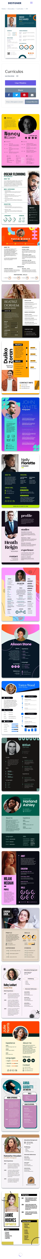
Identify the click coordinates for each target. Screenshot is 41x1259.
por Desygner (9, 76)
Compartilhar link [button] (32, 102)
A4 (27, 9)
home (4, 9)
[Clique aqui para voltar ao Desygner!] (15, 4)
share (20, 90)
